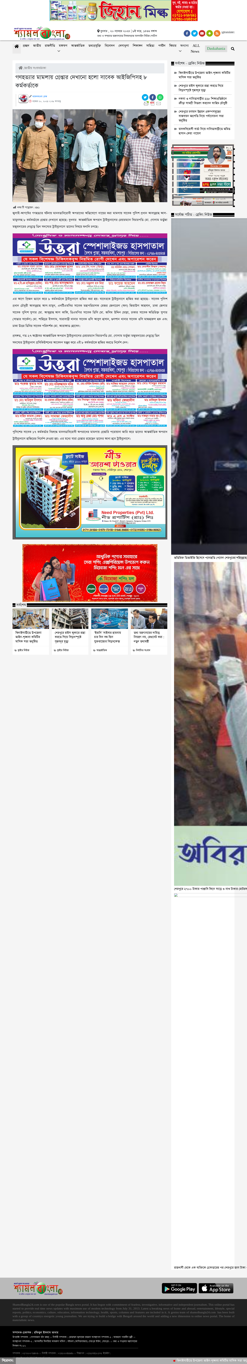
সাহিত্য (150, 46)
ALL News (195, 49)
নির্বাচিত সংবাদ (143, 650)
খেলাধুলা (123, 46)
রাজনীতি (50, 46)
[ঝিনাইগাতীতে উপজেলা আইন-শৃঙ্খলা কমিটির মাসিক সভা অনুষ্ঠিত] (31, 618)
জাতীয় (37, 46)
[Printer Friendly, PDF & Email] (153, 103)
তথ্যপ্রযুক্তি (94, 46)
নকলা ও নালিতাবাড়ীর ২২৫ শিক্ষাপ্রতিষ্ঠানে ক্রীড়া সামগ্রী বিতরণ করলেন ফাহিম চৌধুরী (203, 101)
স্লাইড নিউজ (23, 650)
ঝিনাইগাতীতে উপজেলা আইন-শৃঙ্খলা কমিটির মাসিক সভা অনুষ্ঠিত (28, 637)
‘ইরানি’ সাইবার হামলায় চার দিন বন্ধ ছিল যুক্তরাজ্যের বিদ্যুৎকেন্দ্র (107, 637)
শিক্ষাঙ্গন (137, 46)
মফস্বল (63, 46)
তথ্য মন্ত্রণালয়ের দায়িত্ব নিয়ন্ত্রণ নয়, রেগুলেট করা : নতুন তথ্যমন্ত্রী (149, 637)
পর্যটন (161, 46)
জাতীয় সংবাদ (32, 68)
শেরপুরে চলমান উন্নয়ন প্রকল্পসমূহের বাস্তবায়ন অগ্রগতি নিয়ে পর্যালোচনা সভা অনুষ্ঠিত (201, 116)
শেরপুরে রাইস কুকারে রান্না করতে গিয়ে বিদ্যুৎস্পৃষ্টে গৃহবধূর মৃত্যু (70, 637)
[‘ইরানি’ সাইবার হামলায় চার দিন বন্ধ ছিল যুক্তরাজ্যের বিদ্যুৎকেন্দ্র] (109, 618)
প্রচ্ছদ (26, 46)
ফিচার (172, 46)
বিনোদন (110, 46)
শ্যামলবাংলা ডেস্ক (39, 96)
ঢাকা (43, 68)
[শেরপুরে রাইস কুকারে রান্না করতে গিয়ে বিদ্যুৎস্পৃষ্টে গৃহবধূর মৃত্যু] (70, 618)
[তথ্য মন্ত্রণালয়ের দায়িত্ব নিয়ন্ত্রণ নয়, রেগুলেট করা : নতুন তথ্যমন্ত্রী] (149, 618)
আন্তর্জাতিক (78, 46)
